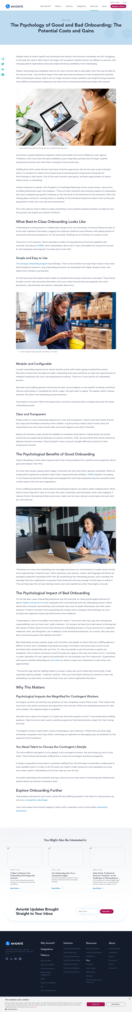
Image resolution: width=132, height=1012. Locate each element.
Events (111, 964)
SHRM (41, 245)
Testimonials (90, 972)
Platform (58, 6)
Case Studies (91, 968)
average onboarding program (34, 263)
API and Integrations (48, 991)
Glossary (89, 976)
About (104, 6)
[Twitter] (2, 64)
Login (124, 2)
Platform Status (121, 1001)
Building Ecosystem (70, 964)
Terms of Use (108, 1001)
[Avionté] (14, 6)
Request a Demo (118, 6)
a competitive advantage (35, 800)
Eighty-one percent (32, 602)
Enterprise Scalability (71, 968)
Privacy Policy (97, 1001)
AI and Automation (48, 969)
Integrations (81, 6)
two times (56, 660)
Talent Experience (70, 953)
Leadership (113, 953)
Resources (94, 6)
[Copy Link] (2, 58)
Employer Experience (71, 956)
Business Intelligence (48, 983)
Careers (112, 956)
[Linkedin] (2, 69)
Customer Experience (94, 953)
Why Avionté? (45, 6)
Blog (88, 960)
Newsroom (113, 960)
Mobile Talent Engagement (46, 973)
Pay (42, 987)
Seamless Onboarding (71, 960)
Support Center (115, 2)
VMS (42, 979)
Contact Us (113, 968)
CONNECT (90, 956)
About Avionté (114, 949)
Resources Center (92, 949)
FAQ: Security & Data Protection (94, 981)
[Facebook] (2, 74)
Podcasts (89, 964)
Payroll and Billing (47, 965)
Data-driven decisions (71, 972)
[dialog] (7, 1010)
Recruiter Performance (71, 949)
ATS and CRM (46, 961)
